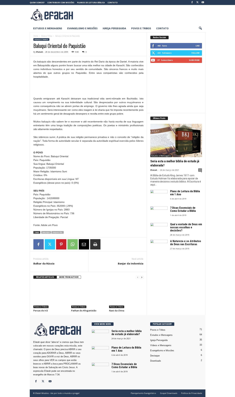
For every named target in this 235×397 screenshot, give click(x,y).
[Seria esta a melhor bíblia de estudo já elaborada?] (176, 140)
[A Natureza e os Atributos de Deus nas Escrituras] (159, 246)
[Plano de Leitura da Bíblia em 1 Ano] (159, 196)
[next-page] (141, 277)
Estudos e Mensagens (47, 28)
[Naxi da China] (126, 295)
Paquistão (57, 232)
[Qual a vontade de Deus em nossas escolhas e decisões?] (159, 229)
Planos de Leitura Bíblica (91, 2)
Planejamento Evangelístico (143, 393)
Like (198, 45)
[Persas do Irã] (50, 295)
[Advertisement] (142, 15)
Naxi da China (116, 310)
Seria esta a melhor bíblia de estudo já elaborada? (126, 332)
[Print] (95, 244)
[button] (200, 28)
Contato (113, 2)
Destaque (155, 355)
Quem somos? (37, 2)
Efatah (39, 52)
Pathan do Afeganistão (83, 310)
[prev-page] (137, 277)
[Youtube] (203, 2)
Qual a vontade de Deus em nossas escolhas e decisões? (186, 227)
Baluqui (46, 232)
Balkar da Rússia (43, 263)
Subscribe (194, 60)
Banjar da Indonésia (130, 263)
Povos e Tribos (141, 28)
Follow (195, 53)
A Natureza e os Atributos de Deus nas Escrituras (185, 243)
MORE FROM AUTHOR (68, 277)
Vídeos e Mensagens (160, 345)
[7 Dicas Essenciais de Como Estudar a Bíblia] (159, 212)
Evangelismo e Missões (82, 28)
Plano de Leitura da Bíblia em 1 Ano (185, 193)
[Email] (84, 244)
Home (35, 36)
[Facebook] (192, 2)
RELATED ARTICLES (45, 277)
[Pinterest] (61, 244)
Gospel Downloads (168, 393)
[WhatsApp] (72, 244)
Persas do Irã (40, 310)
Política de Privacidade (191, 393)
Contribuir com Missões (60, 2)
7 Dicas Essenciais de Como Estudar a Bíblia (183, 209)
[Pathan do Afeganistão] (88, 295)
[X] (197, 2)
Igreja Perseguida (114, 28)
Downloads (155, 361)
